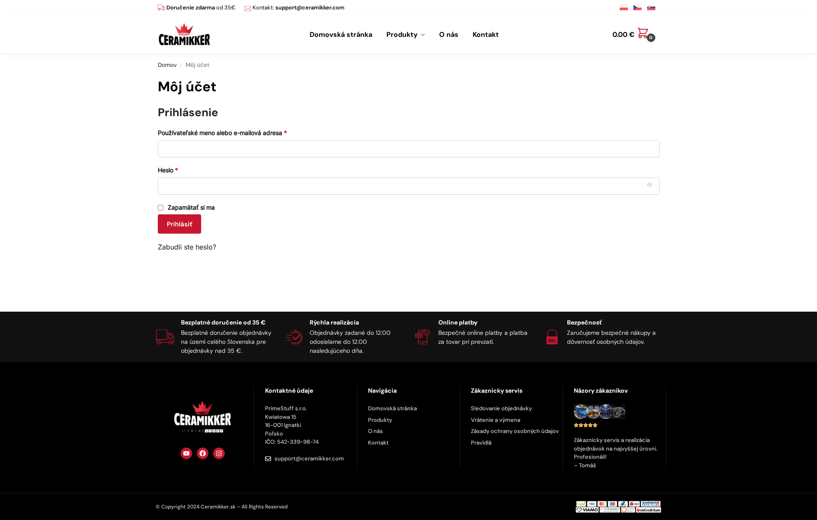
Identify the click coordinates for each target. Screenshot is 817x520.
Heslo (179, 169)
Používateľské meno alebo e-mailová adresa (233, 132)
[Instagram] (219, 453)
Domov (167, 65)
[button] (636, 35)
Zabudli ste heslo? (187, 247)
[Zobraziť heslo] (649, 185)
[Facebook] (202, 453)
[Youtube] (186, 453)
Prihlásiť (179, 224)
